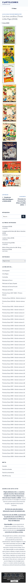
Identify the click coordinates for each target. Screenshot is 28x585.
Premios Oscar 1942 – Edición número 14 (13, 338)
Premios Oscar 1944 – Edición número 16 (13, 344)
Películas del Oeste (7, 290)
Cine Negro (5, 274)
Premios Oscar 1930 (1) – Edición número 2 (14, 298)
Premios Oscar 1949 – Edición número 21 (13, 360)
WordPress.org (6, 475)
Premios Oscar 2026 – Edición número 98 (13, 456)
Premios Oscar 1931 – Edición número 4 (13, 306)
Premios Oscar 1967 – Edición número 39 (13, 418)
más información (16, 579)
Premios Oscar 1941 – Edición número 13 (13, 335)
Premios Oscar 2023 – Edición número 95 (13, 447)
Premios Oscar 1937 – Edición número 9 (13, 322)
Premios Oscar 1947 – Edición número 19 (13, 354)
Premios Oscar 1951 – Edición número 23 (13, 367)
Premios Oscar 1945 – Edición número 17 (13, 348)
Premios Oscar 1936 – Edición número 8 (13, 319)
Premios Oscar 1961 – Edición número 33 (13, 399)
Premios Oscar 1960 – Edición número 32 (13, 396)
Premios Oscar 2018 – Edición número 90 (13, 431)
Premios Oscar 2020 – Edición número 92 (13, 437)
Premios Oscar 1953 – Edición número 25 (13, 373)
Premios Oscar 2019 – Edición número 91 (13, 434)
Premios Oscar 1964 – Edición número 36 (13, 408)
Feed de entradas (7, 469)
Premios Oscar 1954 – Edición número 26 (13, 376)
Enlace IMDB (5, 23)
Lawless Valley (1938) (8, 238)
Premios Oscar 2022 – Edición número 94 (13, 443)
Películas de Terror (7, 280)
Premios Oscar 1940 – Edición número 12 (13, 332)
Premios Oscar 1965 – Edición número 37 (13, 411)
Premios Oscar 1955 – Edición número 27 (13, 380)
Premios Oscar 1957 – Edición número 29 (13, 386)
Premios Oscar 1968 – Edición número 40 (13, 421)
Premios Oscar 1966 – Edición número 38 (13, 415)
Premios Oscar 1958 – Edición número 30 (13, 389)
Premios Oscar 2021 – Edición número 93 (13, 440)
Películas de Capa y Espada (9, 283)
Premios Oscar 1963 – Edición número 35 (13, 405)
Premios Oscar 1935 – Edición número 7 (13, 316)
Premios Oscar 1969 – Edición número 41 (13, 424)
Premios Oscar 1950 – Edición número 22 (13, 364)
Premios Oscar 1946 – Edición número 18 (13, 351)
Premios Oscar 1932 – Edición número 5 (13, 309)
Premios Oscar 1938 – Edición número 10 (13, 325)
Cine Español (5, 270)
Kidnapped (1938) (7, 226)
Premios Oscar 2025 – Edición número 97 (13, 453)
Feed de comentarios (8, 472)
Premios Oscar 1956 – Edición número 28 (13, 383)
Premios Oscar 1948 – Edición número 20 (13, 357)
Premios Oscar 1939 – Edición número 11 (13, 329)
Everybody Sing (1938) (8, 242)
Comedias (5, 277)
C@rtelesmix (10, 2)
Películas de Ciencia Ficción (9, 286)
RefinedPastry (17, 14)
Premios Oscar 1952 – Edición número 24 (13, 370)
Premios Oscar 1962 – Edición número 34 (13, 402)
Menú (14, 8)
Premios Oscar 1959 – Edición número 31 (13, 392)
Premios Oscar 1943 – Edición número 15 (13, 341)
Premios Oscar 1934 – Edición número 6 (13, 313)
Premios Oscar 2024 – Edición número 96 (13, 450)
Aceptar (14, 581)
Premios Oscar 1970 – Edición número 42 (13, 427)
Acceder (4, 466)
